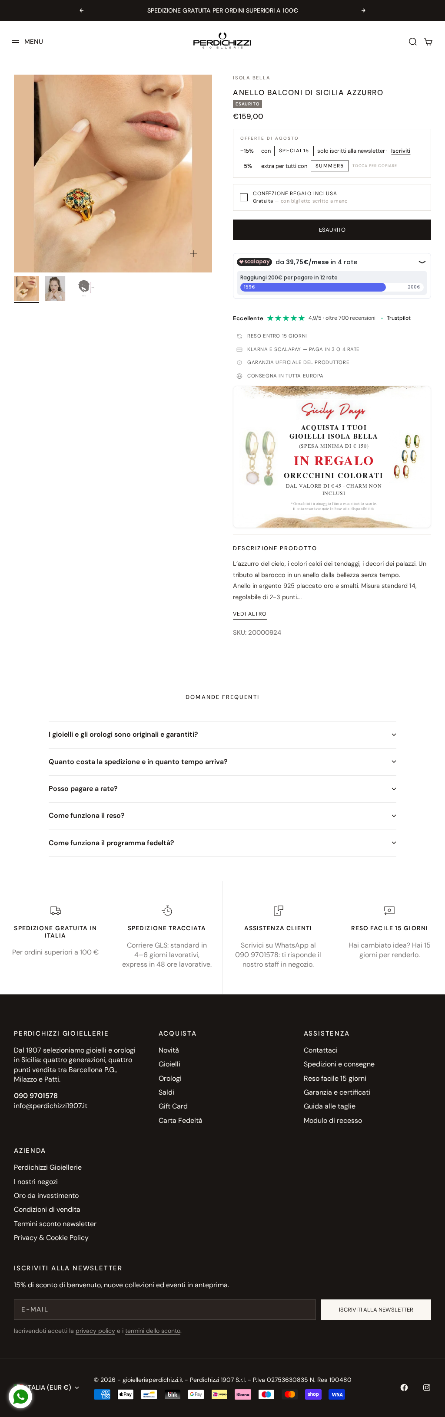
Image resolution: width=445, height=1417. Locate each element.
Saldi (166, 1092)
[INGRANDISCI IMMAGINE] (193, 253)
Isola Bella (251, 78)
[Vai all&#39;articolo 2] (55, 288)
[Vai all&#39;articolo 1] (26, 288)
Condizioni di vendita (47, 1209)
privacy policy (95, 1331)
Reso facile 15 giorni (335, 1078)
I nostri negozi (36, 1181)
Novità (169, 1050)
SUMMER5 (329, 166)
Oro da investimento (46, 1195)
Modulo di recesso (333, 1120)
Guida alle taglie (329, 1106)
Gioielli (169, 1064)
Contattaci (321, 1050)
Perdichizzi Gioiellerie (48, 1167)
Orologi (170, 1078)
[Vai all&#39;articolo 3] (83, 288)
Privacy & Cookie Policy (51, 1237)
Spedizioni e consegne (339, 1064)
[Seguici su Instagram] (426, 1387)
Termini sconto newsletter (55, 1223)
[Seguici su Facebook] (404, 1387)
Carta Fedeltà (181, 1120)
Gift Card (173, 1106)
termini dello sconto (152, 1331)
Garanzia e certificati (337, 1092)
